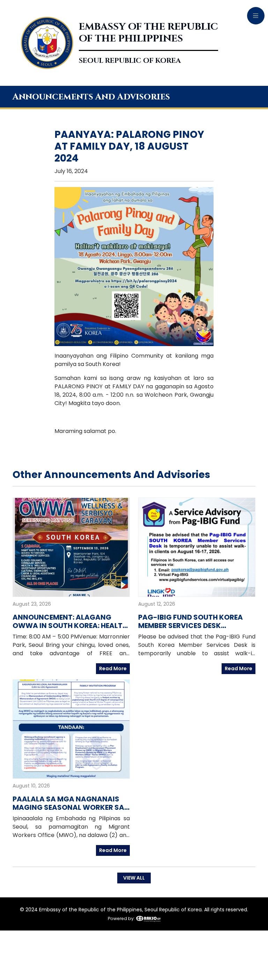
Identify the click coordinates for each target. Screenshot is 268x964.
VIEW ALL (134, 877)
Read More (113, 668)
